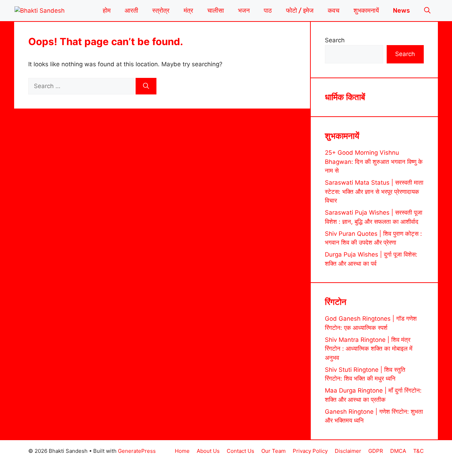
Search (335, 40)
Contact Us (240, 451)
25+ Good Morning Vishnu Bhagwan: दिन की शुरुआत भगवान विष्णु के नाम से (374, 161)
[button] (427, 10)
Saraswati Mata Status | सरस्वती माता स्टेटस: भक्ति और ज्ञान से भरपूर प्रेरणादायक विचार (374, 191)
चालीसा (215, 10)
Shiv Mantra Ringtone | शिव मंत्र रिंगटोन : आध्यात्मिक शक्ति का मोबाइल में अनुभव (368, 348)
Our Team (273, 451)
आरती (131, 10)
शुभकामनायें (366, 10)
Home (182, 451)
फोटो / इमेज (300, 10)
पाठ (268, 10)
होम (107, 10)
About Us (208, 451)
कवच (333, 10)
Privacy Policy (310, 451)
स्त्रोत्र (161, 10)
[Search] (146, 86)
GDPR (375, 451)
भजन (244, 10)
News (401, 10)
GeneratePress (137, 451)
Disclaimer (348, 451)
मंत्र (188, 10)
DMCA (398, 451)
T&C (418, 451)
